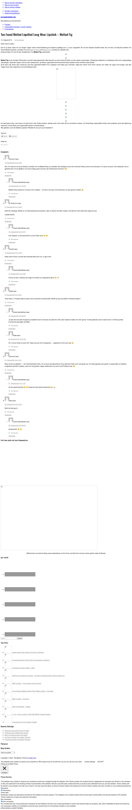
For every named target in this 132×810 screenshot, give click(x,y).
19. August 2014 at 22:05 (17, 316)
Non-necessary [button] (6, 799)
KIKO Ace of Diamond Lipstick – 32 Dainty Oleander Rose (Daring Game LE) (38, 676)
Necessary (6, 790)
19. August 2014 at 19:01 (13, 295)
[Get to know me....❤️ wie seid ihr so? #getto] (72, 754)
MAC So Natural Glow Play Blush (16, 735)
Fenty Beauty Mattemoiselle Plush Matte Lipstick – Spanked (32, 691)
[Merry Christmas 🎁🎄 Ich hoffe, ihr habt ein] (124, 754)
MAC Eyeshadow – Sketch (21, 707)
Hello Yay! (32, 758)
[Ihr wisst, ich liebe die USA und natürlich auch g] (33, 754)
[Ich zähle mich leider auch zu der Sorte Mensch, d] (46, 754)
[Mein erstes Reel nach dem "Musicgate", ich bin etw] (59, 754)
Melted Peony (47, 50)
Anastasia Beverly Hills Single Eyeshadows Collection (31, 660)
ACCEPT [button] (101, 762)
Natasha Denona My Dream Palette (17, 731)
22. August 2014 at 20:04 (17, 425)
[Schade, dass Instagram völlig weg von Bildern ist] (111, 754)
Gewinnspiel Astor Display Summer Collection (28, 652)
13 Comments (19, 40)
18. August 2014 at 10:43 (13, 163)
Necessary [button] (4, 788)
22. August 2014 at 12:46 (13, 404)
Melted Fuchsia (34, 50)
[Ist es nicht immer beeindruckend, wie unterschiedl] (20, 754)
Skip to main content (12, 5)
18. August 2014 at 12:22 (13, 207)
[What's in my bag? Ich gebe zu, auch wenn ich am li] (85, 754)
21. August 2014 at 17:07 (17, 383)
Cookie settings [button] (89, 762)
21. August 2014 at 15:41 (13, 360)
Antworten (8, 175)
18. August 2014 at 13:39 (13, 253)
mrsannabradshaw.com (8, 17)
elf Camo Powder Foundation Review (17, 737)
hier (67, 47)
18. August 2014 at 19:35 (17, 186)
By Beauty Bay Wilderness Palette (16, 733)
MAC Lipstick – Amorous (20, 699)
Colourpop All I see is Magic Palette (24, 722)
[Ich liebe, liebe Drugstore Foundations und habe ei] (7, 754)
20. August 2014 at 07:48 (17, 339)
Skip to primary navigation (13, 3)
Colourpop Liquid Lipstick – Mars (23, 668)
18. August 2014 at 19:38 (17, 274)
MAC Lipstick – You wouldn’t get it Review (26, 683)
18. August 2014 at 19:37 (17, 232)
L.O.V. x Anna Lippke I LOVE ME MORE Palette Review (31, 714)
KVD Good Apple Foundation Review (17, 739)
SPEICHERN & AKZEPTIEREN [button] (12, 808)
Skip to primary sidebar (12, 7)
